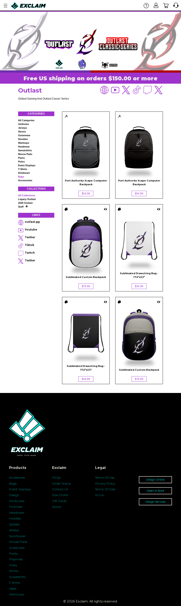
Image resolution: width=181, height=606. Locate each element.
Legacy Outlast (27, 199)
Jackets (14, 524)
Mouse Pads (25, 154)
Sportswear (17, 536)
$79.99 (86, 286)
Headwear (24, 146)
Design (14, 495)
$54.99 (86, 193)
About (56, 507)
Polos (21, 161)
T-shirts (22, 169)
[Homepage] (28, 5)
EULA (99, 495)
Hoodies (23, 139)
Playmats (16, 559)
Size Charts (60, 495)
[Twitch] (147, 90)
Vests (12, 589)
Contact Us (60, 489)
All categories (26, 120)
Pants (21, 158)
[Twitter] (126, 90)
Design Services (155, 501)
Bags (21, 176)
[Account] (156, 5)
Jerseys (22, 127)
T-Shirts (14, 583)
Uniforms (23, 124)
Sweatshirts (25, 150)
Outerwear (24, 135)
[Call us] (175, 5)
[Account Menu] (5, 6)
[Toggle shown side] (105, 209)
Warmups (23, 143)
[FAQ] (146, 5)
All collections (26, 195)
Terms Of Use (104, 478)
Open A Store (155, 490)
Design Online (155, 479)
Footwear (16, 507)
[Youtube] (115, 90)
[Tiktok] (137, 90)
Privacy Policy (105, 483)
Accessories (25, 180)
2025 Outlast (25, 203)
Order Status (61, 483)
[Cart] (166, 5)
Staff (21, 206)
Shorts (22, 131)
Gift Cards (59, 501)
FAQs (56, 478)
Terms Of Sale (105, 489)
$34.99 (139, 286)
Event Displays (26, 165)
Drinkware (24, 173)
